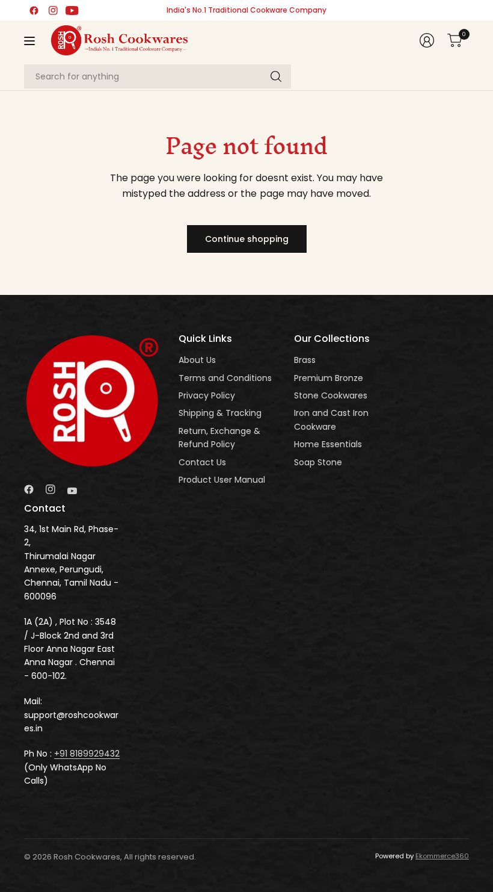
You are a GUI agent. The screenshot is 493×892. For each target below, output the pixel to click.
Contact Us (202, 462)
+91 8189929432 (87, 754)
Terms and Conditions (225, 378)
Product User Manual (222, 480)
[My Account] (427, 40)
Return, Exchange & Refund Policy (219, 437)
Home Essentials (328, 444)
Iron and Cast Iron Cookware (331, 419)
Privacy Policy (207, 395)
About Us (197, 360)
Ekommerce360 (442, 856)
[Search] (276, 76)
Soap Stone (318, 462)
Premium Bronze (328, 378)
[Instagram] (53, 10)
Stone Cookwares (330, 395)
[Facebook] (33, 10)
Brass (305, 360)
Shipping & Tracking (220, 413)
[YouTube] (72, 10)
